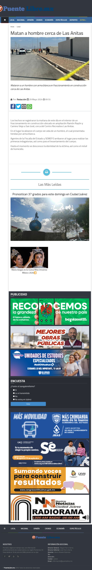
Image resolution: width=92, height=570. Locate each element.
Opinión (30, 20)
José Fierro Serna (60, 550)
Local (12, 20)
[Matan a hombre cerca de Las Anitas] (13, 106)
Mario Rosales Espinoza (59, 552)
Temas (4, 26)
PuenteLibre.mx (9, 568)
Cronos (39, 20)
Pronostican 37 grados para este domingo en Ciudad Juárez (49, 194)
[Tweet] (18, 106)
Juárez (53, 559)
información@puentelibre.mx (60, 561)
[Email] (23, 106)
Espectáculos (61, 20)
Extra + (83, 20)
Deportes (74, 20)
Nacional (21, 20)
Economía (49, 20)
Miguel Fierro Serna (60, 548)
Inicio (12, 26)
